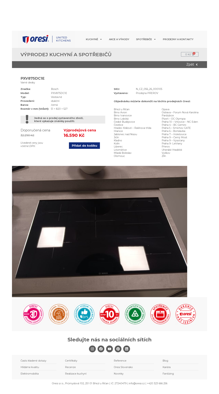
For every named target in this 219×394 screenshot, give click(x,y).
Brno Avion (120, 112)
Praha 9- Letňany (172, 143)
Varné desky (28, 82)
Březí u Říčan (122, 109)
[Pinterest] (118, 348)
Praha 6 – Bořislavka (173, 131)
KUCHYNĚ (92, 39)
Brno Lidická (121, 118)
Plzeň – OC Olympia (173, 118)
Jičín (116, 137)
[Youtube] (109, 348)
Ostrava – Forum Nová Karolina (180, 112)
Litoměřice (120, 149)
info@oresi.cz (137, 383)
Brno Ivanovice (123, 115)
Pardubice (168, 115)
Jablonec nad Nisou (125, 134)
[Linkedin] (126, 348)
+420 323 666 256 (157, 383)
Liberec (118, 146)
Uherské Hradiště (172, 149)
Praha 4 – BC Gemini (174, 124)
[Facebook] (101, 348)
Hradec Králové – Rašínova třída (132, 128)
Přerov (166, 146)
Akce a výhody (119, 39)
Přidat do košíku (84, 145)
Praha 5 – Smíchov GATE (176, 128)
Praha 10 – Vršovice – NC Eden (180, 121)
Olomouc (119, 156)
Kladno (118, 140)
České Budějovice (124, 121)
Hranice (118, 131)
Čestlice (118, 124)
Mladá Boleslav (123, 152)
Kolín (117, 143)
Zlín (164, 156)
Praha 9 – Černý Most (174, 137)
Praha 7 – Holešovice (174, 134)
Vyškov (166, 152)
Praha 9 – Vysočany (173, 140)
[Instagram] (92, 348)
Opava (165, 109)
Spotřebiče (144, 39)
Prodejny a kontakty (178, 39)
